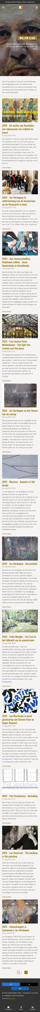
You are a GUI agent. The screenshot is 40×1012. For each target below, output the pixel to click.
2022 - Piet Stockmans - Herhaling (20, 796)
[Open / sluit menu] (36, 7)
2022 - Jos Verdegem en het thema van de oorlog (20, 412)
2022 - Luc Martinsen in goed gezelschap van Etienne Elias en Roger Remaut (18, 719)
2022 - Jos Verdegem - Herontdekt (19, 564)
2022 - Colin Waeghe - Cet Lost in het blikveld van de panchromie (19, 638)
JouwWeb (12, 998)
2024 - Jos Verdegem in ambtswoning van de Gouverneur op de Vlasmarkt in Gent (19, 201)
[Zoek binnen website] (3, 7)
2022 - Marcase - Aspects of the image (18, 483)
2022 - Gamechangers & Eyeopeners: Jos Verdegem (15, 928)
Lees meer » (6, 167)
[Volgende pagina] (26, 972)
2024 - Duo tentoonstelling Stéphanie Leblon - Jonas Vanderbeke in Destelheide (16, 262)
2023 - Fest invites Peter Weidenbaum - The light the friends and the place (16, 344)
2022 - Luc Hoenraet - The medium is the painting (20, 854)
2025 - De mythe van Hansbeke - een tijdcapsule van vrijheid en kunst (18, 129)
